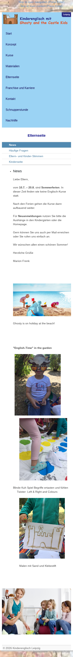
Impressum (40, 651)
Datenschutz (61, 651)
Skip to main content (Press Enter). (41, 6)
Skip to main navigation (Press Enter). (42, 1)
